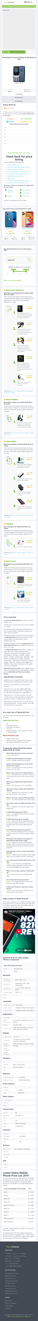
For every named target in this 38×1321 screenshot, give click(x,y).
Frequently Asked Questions (15, 176)
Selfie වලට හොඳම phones (12, 1258)
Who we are (8, 1301)
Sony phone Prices (10, 1278)
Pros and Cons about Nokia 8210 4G (17, 174)
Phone (8, 2)
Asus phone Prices (10, 1286)
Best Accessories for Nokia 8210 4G (17, 171)
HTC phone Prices (10, 1283)
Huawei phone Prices (11, 1281)
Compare (20, 101)
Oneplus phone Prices (11, 1293)
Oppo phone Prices (10, 1288)
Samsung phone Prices (11, 1273)
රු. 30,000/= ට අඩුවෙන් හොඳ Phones (15, 1253)
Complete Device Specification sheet (17, 183)
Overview (19, 94)
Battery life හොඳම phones (12, 1261)
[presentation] (2, 241)
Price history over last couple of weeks (18, 167)
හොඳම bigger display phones (13, 1266)
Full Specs (19, 97)
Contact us (8, 1308)
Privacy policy (9, 1306)
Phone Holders (26, 190)
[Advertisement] (19, 30)
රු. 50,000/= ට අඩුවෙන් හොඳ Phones (15, 1256)
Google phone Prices (11, 1291)
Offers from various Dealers (15, 169)
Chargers (9, 196)
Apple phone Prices (10, 1276)
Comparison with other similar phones (18, 180)
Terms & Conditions (11, 1303)
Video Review (11, 178)
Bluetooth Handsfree (10, 191)
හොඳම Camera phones (11, 1263)
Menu (29, 2)
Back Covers (25, 196)
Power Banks (26, 193)
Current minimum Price (14, 165)
